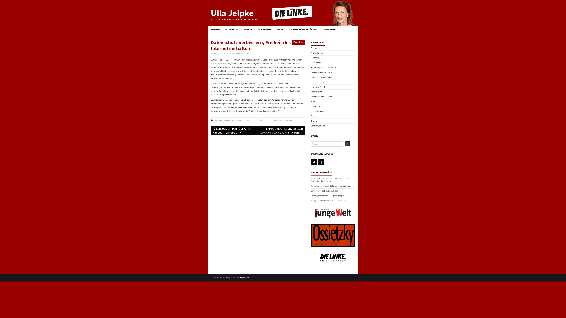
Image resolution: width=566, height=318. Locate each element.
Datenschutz (241, 120)
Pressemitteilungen (276, 120)
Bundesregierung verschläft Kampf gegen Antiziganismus (332, 186)
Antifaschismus (230, 120)
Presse (248, 29)
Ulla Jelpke (232, 12)
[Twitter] (314, 162)
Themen (215, 29)
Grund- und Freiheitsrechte (257, 120)
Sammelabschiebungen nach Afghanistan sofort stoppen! (282, 130)
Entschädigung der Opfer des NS (323, 67)
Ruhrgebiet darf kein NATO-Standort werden (328, 200)
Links (280, 29)
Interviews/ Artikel (318, 87)
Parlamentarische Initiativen (321, 97)
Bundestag (231, 29)
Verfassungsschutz (291, 120)
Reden (313, 116)
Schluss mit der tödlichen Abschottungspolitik (232, 130)
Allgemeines (218, 120)
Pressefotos (315, 106)
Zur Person (264, 29)
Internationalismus (318, 82)
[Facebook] (321, 162)
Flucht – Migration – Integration (323, 72)
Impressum (329, 29)
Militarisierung (316, 92)
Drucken (298, 42)
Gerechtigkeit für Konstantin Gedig (324, 191)
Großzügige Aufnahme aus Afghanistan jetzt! (328, 196)
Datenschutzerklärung (303, 29)
